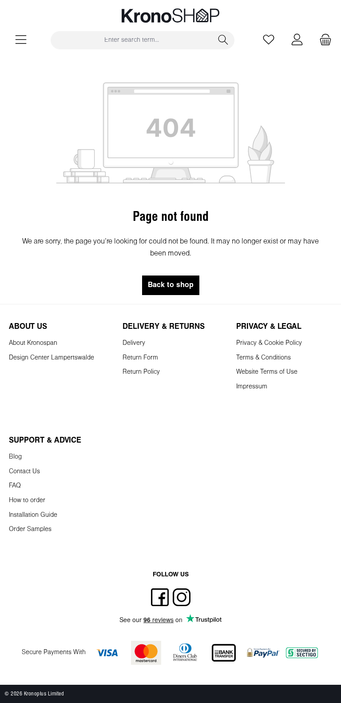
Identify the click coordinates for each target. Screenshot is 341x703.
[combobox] (132, 40)
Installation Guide (33, 515)
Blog (15, 457)
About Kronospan (33, 343)
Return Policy (141, 372)
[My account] (297, 40)
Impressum (251, 387)
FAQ (15, 486)
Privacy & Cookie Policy (269, 343)
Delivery (134, 343)
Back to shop (171, 285)
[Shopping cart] (322, 40)
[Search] (223, 40)
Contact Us (24, 472)
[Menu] (21, 40)
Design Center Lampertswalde (51, 358)
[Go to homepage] (170, 15)
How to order (27, 500)
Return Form (140, 358)
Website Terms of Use (266, 372)
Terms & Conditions (263, 358)
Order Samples (30, 529)
